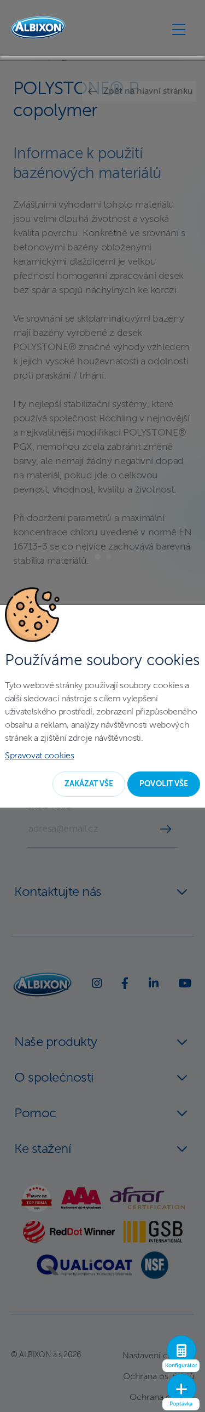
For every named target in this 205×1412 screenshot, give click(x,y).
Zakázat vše (89, 784)
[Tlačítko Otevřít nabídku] (178, 29)
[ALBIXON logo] (38, 27)
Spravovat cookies (39, 756)
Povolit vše (163, 784)
